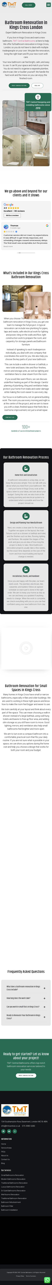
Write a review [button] (12, 215)
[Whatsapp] (15, 1131)
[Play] (26, 648)
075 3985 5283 (28, 1126)
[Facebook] (3, 1131)
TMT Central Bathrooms (24, 41)
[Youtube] (9, 1131)
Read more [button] (8, 246)
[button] (48, 5)
